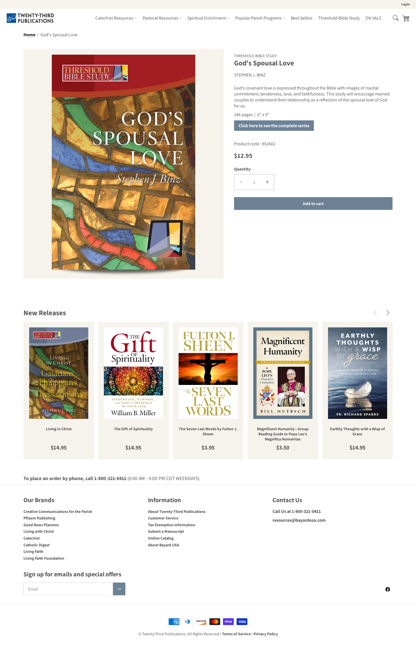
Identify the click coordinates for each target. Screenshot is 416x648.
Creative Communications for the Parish (57, 511)
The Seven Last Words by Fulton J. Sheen (208, 431)
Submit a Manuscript (166, 531)
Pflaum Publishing (39, 518)
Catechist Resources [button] (114, 18)
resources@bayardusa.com (299, 520)
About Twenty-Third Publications (176, 511)
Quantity (242, 169)
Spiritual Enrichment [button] (206, 18)
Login (405, 4)
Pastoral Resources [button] (160, 18)
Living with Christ (38, 531)
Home (29, 35)
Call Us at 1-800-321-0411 (297, 511)
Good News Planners (41, 524)
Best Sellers (301, 18)
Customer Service (163, 518)
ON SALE (373, 18)
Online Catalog (160, 538)
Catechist (31, 538)
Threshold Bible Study (339, 18)
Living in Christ (59, 429)
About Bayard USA (163, 544)
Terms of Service (236, 633)
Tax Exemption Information (171, 524)
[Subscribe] (119, 589)
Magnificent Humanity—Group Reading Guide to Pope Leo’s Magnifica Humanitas (282, 434)
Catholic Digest (36, 544)
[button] (395, 18)
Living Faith (33, 551)
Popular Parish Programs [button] (258, 18)
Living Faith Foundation (43, 558)
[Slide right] (388, 312)
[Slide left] (375, 312)
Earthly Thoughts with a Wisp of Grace (357, 431)
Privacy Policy (266, 633)
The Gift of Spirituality (133, 429)
